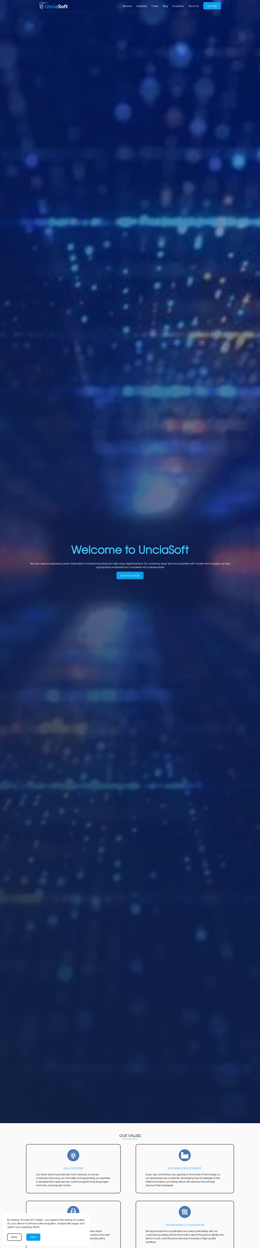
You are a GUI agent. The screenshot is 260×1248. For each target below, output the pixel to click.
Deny (14, 1237)
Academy (178, 6)
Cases (154, 6)
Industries (141, 6)
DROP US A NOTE (130, 575)
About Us (194, 6)
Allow (33, 1237)
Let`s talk (212, 6)
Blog (165, 6)
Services (127, 6)
